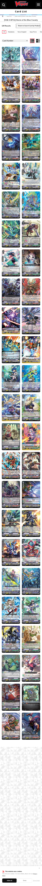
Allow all (9, 880)
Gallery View (33, 40)
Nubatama (11, 32)
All (4, 32)
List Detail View (39, 40)
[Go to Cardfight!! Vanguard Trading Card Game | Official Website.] (2, 16)
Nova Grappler (22, 32)
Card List (9, 16)
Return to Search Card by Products (29, 26)
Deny (24, 880)
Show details (36, 880)
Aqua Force (33, 32)
